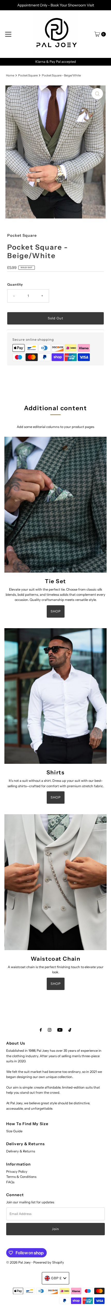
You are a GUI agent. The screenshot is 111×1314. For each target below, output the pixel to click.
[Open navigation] (8, 34)
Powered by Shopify (48, 1262)
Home (10, 75)
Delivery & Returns (20, 1151)
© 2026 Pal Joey (18, 1262)
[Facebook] (41, 1029)
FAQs (10, 1182)
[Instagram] (49, 1029)
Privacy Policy (16, 1171)
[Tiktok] (69, 1029)
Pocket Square (28, 75)
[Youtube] (59, 1029)
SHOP (56, 611)
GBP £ (56, 1278)
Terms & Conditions (21, 1177)
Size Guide (14, 1131)
